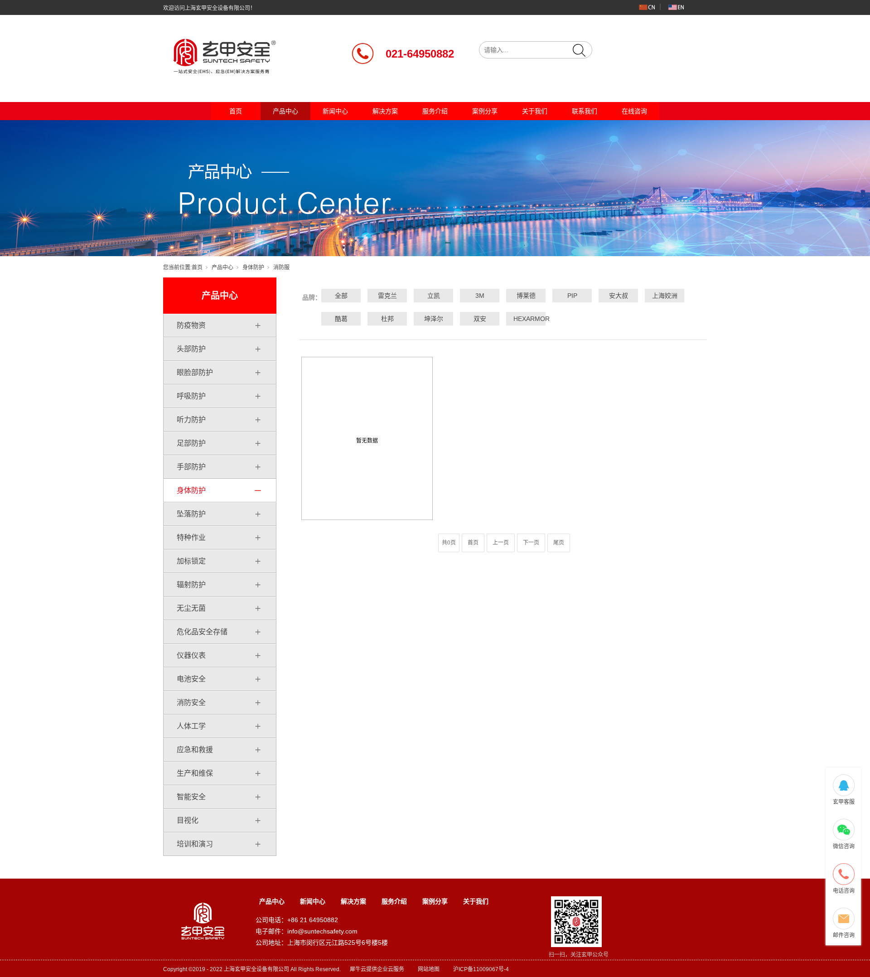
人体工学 (191, 726)
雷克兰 (387, 295)
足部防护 (191, 443)
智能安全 (191, 797)
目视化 (187, 820)
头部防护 (191, 349)
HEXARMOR (526, 318)
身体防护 (253, 267)
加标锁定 (191, 561)
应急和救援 (195, 749)
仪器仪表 (191, 655)
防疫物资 (191, 325)
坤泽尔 (433, 318)
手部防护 (191, 467)
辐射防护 (191, 584)
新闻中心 (335, 111)
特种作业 (191, 537)
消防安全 (191, 702)
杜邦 (387, 318)
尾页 (558, 543)
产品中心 (285, 111)
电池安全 (191, 679)
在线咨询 (634, 111)
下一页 (531, 543)
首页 (235, 111)
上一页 (501, 543)
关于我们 (534, 111)
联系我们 (584, 111)
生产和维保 (195, 773)
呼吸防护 (191, 396)
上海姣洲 (664, 295)
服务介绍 (435, 111)
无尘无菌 (191, 608)
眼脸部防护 (195, 372)
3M (479, 295)
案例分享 (485, 111)
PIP (572, 295)
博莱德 (526, 295)
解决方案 (385, 111)
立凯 (433, 295)
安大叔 (618, 295)
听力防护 (191, 419)
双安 (480, 318)
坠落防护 (191, 514)
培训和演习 (195, 844)
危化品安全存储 (202, 632)
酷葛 (341, 318)
